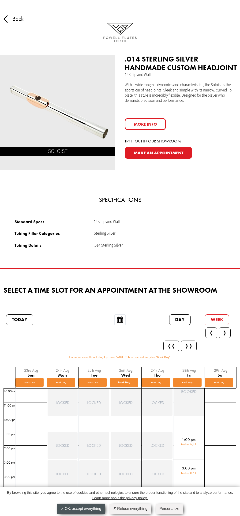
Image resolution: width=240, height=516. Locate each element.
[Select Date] (120, 319)
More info (145, 124)
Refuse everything (131, 509)
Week (217, 320)
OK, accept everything (82, 509)
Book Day (29, 382)
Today (19, 320)
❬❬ (171, 346)
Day (180, 320)
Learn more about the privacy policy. (120, 498)
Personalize (169, 509)
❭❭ (189, 346)
